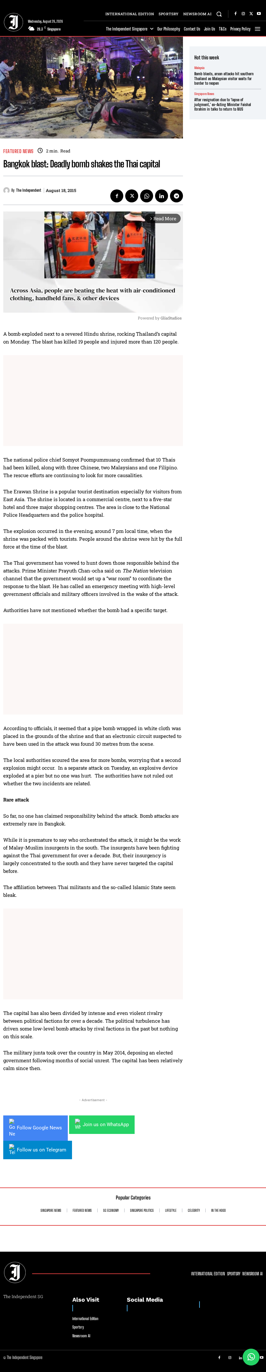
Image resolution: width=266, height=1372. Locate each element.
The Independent (28, 190)
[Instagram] (243, 14)
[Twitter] (251, 14)
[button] (219, 14)
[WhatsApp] (146, 195)
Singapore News (204, 93)
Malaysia (199, 67)
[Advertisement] (93, 400)
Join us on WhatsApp (106, 1124)
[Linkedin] (161, 195)
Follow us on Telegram (41, 1150)
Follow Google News (39, 1128)
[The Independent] (7, 190)
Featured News (18, 151)
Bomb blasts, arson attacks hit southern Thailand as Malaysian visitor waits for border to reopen (224, 78)
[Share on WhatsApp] (251, 1357)
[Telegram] (176, 195)
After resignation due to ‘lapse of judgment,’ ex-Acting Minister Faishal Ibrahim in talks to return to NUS (222, 104)
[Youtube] (259, 14)
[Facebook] (235, 14)
